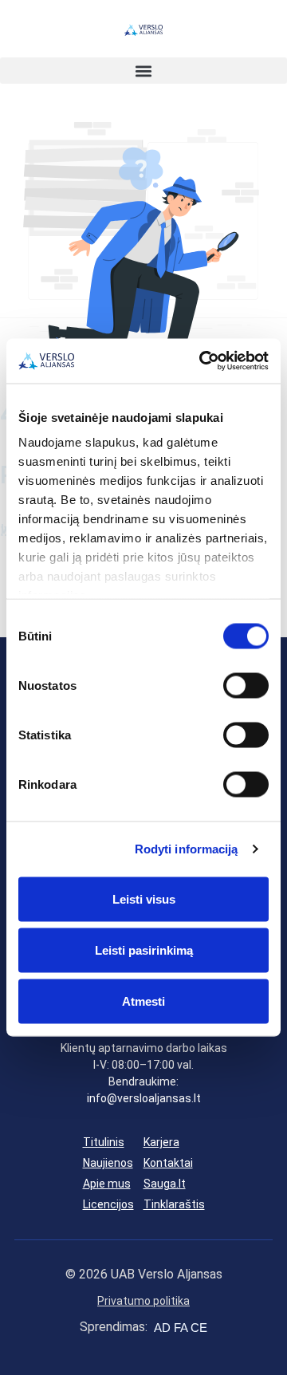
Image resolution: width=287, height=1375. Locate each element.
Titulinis (103, 1142)
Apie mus (107, 1183)
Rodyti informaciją (186, 849)
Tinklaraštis (174, 1204)
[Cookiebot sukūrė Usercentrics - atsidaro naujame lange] (202, 361)
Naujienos (108, 1162)
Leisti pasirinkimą (144, 949)
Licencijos (108, 1204)
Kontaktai (168, 1162)
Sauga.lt (165, 1183)
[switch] (246, 685)
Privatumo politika (143, 1300)
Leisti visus (143, 898)
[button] (143, 70)
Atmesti (143, 1000)
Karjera (161, 1142)
